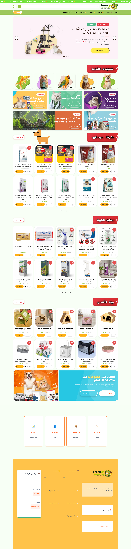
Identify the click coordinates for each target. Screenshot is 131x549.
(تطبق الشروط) (17, 1)
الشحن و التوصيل (53, 490)
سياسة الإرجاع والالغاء (70, 516)
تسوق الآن (111, 105)
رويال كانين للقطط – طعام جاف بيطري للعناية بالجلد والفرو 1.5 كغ (22, 165)
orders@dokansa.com (104, 526)
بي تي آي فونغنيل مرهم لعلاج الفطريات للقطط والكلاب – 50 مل (108, 280)
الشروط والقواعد (53, 503)
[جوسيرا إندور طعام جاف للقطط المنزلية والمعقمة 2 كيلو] (65, 154)
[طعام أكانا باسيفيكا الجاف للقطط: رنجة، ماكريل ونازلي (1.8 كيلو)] (87, 185)
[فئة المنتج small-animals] (44, 81)
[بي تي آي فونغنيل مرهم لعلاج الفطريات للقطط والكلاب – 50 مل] (108, 269)
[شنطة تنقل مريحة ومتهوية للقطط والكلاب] (87, 349)
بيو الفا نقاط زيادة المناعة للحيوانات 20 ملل (65, 280)
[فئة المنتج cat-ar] (87, 81)
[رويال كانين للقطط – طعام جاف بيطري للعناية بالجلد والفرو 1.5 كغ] (23, 154)
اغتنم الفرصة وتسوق (101, 50)
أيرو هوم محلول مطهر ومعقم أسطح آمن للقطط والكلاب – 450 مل (65, 248)
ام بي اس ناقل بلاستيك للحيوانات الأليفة (44, 360)
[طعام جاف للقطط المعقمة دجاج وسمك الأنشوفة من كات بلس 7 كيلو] (23, 185)
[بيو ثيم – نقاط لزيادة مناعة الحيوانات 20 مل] (23, 269)
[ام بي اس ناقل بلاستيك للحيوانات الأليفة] (44, 349)
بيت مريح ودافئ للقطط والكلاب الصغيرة (23, 329)
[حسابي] (14, 6)
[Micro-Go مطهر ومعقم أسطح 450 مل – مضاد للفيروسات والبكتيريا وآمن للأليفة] (108, 236)
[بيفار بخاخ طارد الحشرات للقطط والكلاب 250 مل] (87, 269)
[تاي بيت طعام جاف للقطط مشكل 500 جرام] (87, 154)
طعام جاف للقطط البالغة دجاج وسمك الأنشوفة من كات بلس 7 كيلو (65, 197)
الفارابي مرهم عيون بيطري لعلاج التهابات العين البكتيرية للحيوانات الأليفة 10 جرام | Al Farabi (44, 248)
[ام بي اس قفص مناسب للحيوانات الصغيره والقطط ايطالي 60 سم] (23, 349)
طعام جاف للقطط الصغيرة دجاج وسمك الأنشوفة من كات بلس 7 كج (44, 197)
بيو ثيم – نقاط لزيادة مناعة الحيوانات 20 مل (23, 280)
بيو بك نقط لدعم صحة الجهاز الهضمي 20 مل (44, 280)
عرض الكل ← (19, 137)
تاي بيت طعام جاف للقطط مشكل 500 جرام (86, 165)
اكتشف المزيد (89, 393)
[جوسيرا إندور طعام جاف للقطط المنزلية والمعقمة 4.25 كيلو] (44, 154)
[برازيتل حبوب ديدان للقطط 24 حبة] (23, 236)
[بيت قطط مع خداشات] (108, 318)
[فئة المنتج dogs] (108, 81)
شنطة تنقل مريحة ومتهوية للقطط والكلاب (87, 360)
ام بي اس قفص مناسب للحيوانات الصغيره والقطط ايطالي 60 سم (23, 360)
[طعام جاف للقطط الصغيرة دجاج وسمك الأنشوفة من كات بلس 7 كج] (44, 185)
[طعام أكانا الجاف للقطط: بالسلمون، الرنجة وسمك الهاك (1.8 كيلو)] (108, 185)
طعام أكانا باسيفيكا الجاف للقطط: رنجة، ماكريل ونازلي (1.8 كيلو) (86, 196)
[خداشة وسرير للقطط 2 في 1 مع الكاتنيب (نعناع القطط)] (108, 349)
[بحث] (19, 6)
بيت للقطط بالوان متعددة (86, 328)
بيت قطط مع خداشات (108, 328)
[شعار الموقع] (109, 6)
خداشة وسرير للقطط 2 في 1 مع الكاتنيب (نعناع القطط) (108, 360)
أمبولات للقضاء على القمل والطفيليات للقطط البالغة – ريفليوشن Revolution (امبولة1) (87, 248)
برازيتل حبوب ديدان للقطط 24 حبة (23, 246)
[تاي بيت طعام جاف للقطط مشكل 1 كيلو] (108, 154)
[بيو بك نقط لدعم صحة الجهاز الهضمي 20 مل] (44, 269)
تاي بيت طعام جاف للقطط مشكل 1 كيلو (108, 165)
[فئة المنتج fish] (23, 81)
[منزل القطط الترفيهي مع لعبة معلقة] (65, 349)
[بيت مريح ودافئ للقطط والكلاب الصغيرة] (23, 318)
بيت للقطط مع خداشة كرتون (65, 328)
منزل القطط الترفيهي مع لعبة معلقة (65, 360)
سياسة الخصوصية (71, 503)
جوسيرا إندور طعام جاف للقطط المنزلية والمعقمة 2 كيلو (65, 165)
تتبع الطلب (73, 490)
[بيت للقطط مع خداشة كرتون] (65, 318)
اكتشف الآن (75, 105)
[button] (104, 171)
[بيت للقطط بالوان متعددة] (87, 318)
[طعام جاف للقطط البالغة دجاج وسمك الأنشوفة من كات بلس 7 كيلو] (65, 185)
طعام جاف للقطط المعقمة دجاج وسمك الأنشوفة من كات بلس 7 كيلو (23, 197)
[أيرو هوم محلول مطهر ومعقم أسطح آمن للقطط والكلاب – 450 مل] (65, 236)
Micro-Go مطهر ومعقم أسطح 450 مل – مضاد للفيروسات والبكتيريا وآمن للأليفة (108, 248)
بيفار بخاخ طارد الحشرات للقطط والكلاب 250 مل (86, 280)
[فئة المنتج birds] (65, 81)
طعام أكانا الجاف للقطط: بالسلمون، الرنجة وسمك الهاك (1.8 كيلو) (108, 197)
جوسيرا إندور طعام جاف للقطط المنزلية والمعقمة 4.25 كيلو (44, 165)
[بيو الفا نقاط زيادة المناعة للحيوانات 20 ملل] (65, 269)
